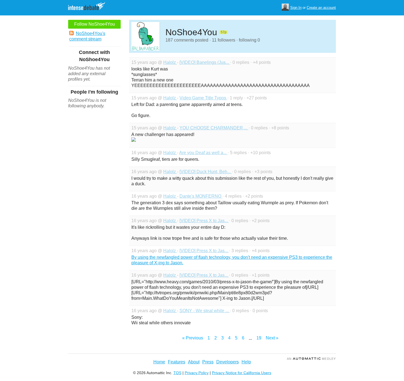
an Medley (311, 358)
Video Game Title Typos (203, 98)
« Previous (192, 338)
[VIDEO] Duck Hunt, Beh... (205, 171)
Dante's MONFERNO (200, 196)
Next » (272, 338)
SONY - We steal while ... (204, 310)
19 (258, 338)
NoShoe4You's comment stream (87, 36)
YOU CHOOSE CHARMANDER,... (213, 128)
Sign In (295, 8)
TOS (177, 373)
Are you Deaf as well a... (203, 152)
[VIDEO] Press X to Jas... (204, 220)
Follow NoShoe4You (94, 24)
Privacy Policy (197, 373)
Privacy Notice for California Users (241, 373)
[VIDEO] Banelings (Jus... (204, 62)
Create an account (321, 8)
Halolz (170, 62)
